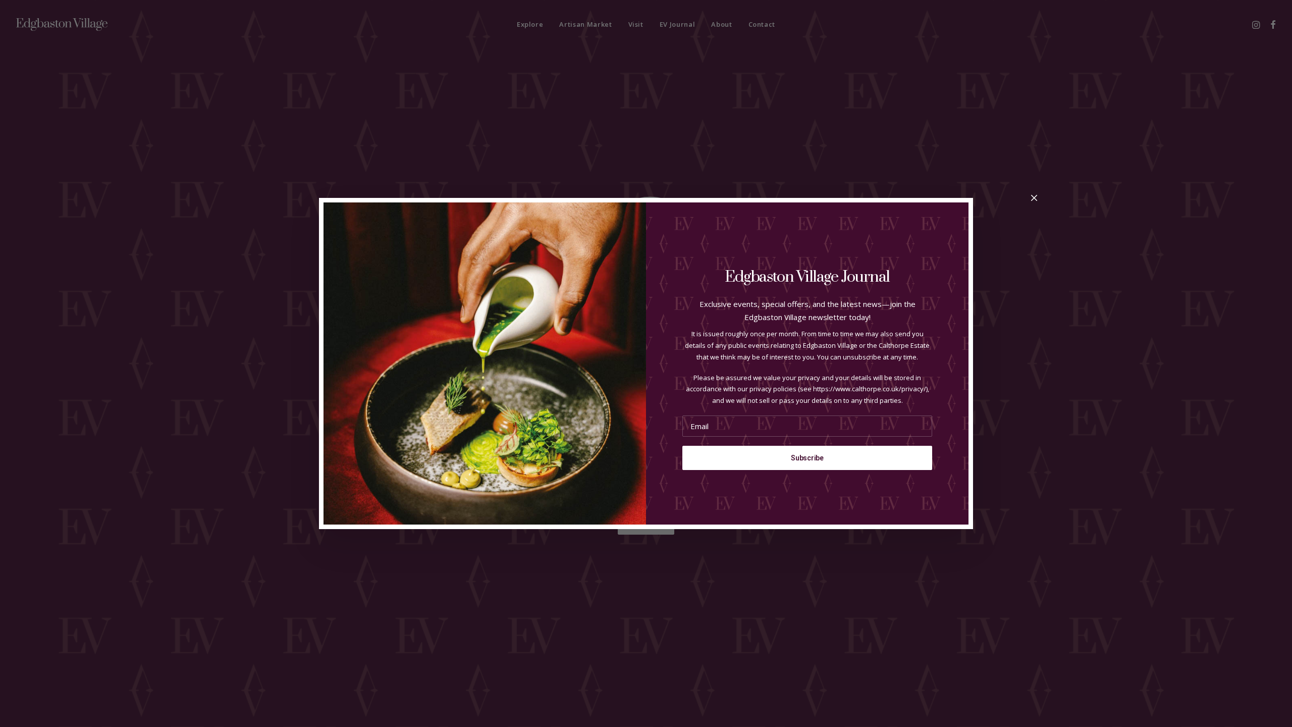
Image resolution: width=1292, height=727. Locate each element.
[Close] (1034, 198)
